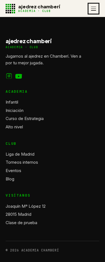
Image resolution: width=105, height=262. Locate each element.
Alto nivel (14, 126)
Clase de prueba (21, 222)
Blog (10, 179)
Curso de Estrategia (25, 118)
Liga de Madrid (20, 154)
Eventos (13, 170)
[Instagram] (9, 76)
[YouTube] (18, 76)
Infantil (12, 102)
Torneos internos (22, 162)
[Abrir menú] (93, 8)
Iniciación (15, 110)
